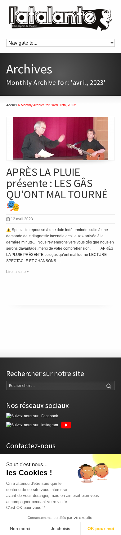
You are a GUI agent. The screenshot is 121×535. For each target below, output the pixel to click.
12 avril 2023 (22, 219)
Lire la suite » (17, 272)
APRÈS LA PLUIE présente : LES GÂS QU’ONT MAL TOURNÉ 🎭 (57, 189)
